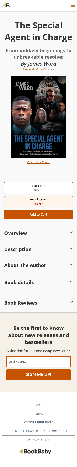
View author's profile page (38, 69)
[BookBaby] (6, 5)
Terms (38, 413)
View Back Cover (38, 162)
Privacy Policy (38, 440)
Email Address (17, 361)
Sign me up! (38, 374)
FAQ (38, 405)
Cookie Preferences (38, 422)
